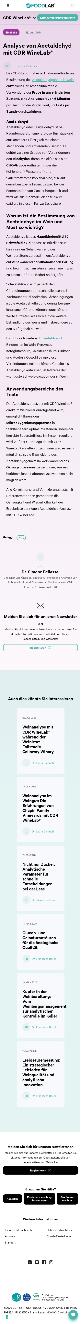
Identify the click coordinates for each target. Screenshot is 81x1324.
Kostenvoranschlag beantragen (57, 17)
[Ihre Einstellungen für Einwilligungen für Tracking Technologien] (7, 1317)
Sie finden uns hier (67, 1198)
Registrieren (38, 1170)
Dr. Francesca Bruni (44, 959)
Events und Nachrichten (19, 1230)
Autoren (10, 1236)
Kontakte (12, 1199)
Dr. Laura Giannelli (43, 763)
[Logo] (16, 1297)
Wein (21, 538)
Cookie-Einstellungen (59, 1236)
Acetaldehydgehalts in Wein (53, 79)
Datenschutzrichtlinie (60, 1230)
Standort (10, 1242)
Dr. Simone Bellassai (25, 66)
